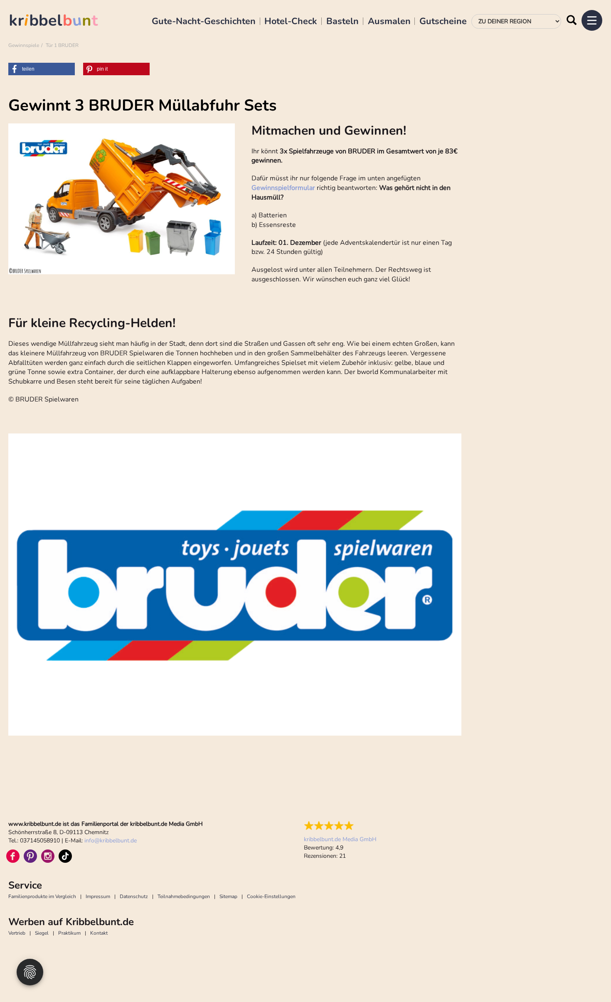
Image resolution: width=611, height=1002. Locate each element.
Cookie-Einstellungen (271, 896)
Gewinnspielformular (283, 187)
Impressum (98, 896)
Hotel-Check (290, 21)
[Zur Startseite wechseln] (62, 21)
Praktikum (69, 933)
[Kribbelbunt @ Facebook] (13, 856)
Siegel (42, 933)
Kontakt (99, 933)
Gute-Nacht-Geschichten (204, 21)
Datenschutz (134, 896)
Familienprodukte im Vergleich (42, 896)
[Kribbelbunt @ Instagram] (47, 856)
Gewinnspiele (23, 45)
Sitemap (228, 896)
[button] (41, 69)
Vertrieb (16, 933)
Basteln (342, 21)
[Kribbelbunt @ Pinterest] (30, 856)
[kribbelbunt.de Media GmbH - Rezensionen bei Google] (340, 826)
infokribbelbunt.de (110, 840)
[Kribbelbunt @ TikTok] (65, 856)
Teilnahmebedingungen (184, 896)
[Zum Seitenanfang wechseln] (586, 977)
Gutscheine (443, 21)
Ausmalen (389, 21)
